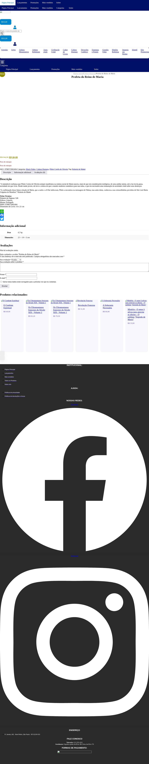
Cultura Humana (74, 51)
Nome (3, 274)
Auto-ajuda (45, 51)
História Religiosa (115, 51)
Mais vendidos (47, 3)
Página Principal (8, 3)
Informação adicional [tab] (22, 172)
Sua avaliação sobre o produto (12, 262)
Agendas (4, 50)
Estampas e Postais (95, 51)
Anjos (13, 50)
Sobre (58, 3)
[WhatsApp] (74, 211)
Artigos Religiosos (36, 51)
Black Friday (31, 169)
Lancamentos (22, 8)
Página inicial (78, 74)
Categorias (60, 8)
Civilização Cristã (55, 51)
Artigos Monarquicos (24, 51)
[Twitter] (74, 219)
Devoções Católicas (84, 51)
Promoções (34, 3)
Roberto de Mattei (78, 169)
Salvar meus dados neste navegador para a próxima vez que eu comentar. (29, 282)
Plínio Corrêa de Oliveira (59, 169)
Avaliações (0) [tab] (39, 172)
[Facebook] (74, 215)
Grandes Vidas (105, 51)
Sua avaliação (6, 260)
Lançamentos (22, 3)
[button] (61, 8)
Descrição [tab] (7, 172)
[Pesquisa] (2, 33)
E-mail (3, 278)
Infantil (134, 50)
